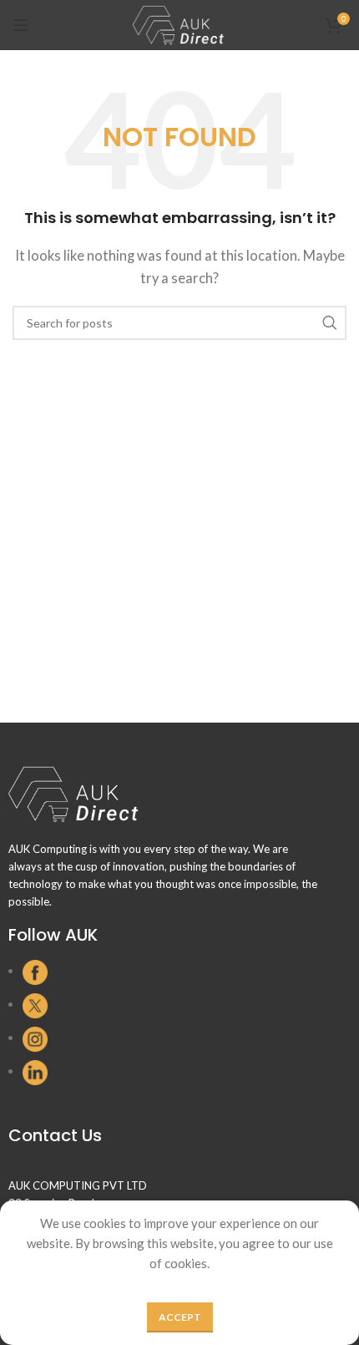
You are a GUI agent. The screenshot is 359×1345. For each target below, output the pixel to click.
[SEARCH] (329, 323)
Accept (180, 1317)
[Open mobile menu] (21, 25)
